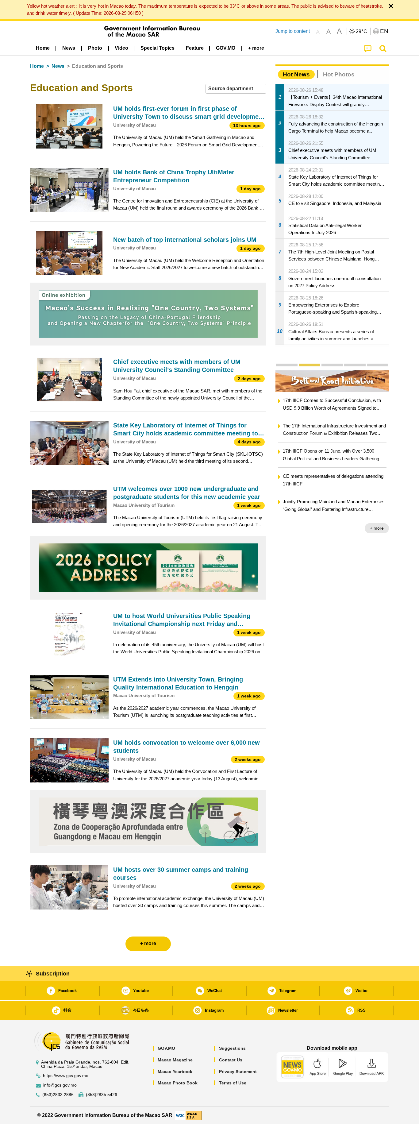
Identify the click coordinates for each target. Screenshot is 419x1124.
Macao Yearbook (175, 1071)
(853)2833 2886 (58, 1094)
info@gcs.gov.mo (60, 1085)
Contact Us (230, 1059)
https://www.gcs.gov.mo (65, 1075)
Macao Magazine (175, 1059)
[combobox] (236, 89)
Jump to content (292, 31)
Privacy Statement (238, 1071)
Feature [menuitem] (195, 48)
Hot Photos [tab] (339, 74)
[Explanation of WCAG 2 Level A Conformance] (188, 1115)
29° (361, 31)
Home (37, 66)
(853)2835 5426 (101, 1094)
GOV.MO (166, 1048)
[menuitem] (69, 48)
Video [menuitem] (121, 48)
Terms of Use (232, 1082)
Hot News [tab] (296, 74)
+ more (373, 528)
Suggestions (232, 1048)
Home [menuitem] (43, 48)
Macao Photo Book (178, 1082)
